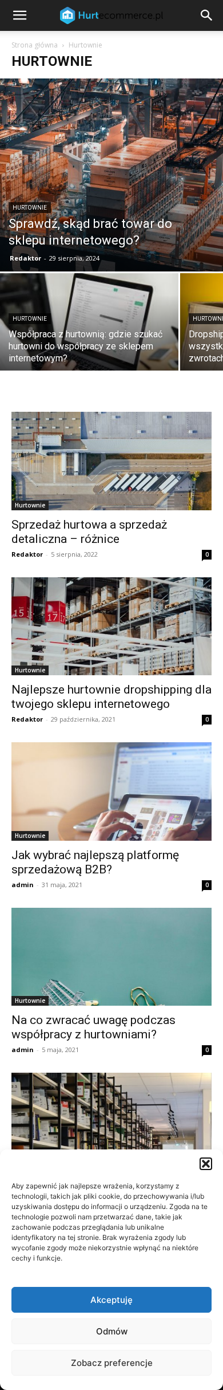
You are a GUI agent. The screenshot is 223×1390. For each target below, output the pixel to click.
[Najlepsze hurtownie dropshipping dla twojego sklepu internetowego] (111, 626)
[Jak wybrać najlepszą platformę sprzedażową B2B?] (111, 791)
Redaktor (25, 258)
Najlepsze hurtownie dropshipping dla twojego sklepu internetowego (111, 697)
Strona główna (34, 45)
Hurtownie (30, 207)
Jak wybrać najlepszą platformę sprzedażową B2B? (95, 862)
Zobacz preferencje (112, 1362)
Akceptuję (111, 1299)
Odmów (112, 1331)
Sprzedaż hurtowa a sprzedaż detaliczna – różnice (89, 532)
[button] (206, 1164)
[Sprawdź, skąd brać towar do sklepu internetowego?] (111, 174)
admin (22, 884)
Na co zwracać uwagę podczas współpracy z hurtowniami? (93, 1027)
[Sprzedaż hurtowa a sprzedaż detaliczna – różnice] (111, 461)
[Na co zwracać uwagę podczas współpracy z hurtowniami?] (111, 957)
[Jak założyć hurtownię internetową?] (111, 1122)
